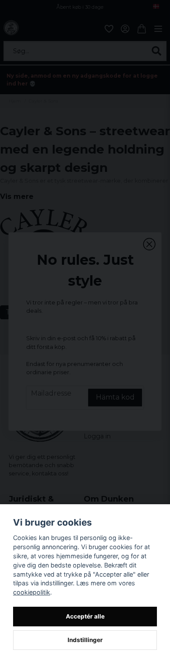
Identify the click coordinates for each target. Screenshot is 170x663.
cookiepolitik (31, 592)
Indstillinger (85, 639)
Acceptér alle (85, 616)
